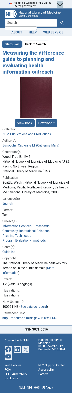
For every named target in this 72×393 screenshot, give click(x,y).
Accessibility (46, 369)
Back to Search (35, 44)
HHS (37, 387)
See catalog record (33, 307)
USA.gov (47, 387)
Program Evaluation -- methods (24, 240)
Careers (43, 374)
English (7, 203)
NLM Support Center (51, 365)
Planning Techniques (16, 236)
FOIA (8, 369)
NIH (29, 387)
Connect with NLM (17, 340)
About (16, 32)
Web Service (53, 32)
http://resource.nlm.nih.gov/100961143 (29, 318)
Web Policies (13, 365)
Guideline (8, 252)
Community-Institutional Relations (26, 231)
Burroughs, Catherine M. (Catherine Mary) (30, 145)
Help (33, 32)
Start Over (12, 44)
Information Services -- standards (26, 226)
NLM (22, 387)
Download (45, 123)
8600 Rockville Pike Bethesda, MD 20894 (51, 347)
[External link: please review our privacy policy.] (8, 349)
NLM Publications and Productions (26, 134)
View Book (24, 123)
